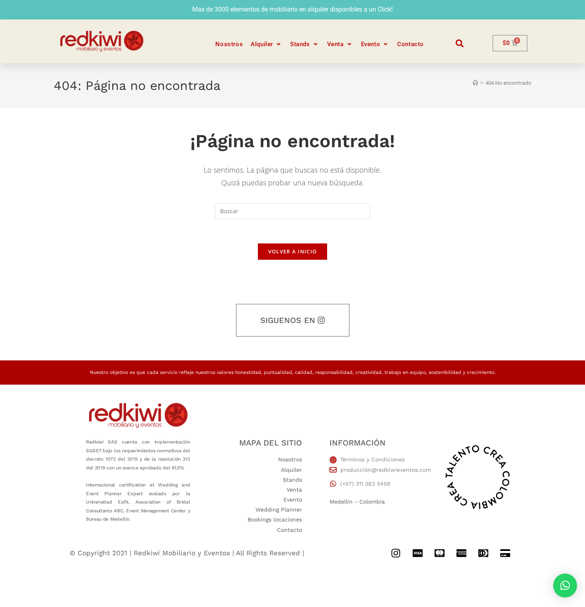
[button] (266, 44)
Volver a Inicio (292, 251)
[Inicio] (475, 82)
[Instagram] (396, 553)
